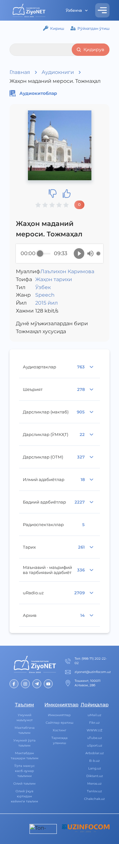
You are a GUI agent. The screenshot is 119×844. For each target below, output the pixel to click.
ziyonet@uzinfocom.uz (93, 672)
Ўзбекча (74, 10)
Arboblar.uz (94, 753)
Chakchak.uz (94, 799)
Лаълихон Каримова (67, 271)
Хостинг (59, 730)
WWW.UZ (94, 730)
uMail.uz (94, 715)
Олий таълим (24, 783)
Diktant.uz (94, 776)
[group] (59, 253)
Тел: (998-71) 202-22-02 (91, 660)
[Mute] (90, 253)
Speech (45, 295)
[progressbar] (45, 253)
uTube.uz (94, 738)
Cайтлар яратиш (59, 723)
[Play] (79, 253)
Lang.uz (94, 768)
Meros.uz (94, 783)
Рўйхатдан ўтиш (93, 28)
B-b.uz (94, 761)
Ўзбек (43, 287)
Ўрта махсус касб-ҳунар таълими (24, 771)
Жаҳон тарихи (53, 279)
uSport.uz (94, 745)
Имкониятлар (59, 715)
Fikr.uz (94, 723)
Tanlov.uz (94, 791)
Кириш (57, 28)
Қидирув (93, 49)
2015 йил (46, 303)
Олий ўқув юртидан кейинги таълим (24, 796)
